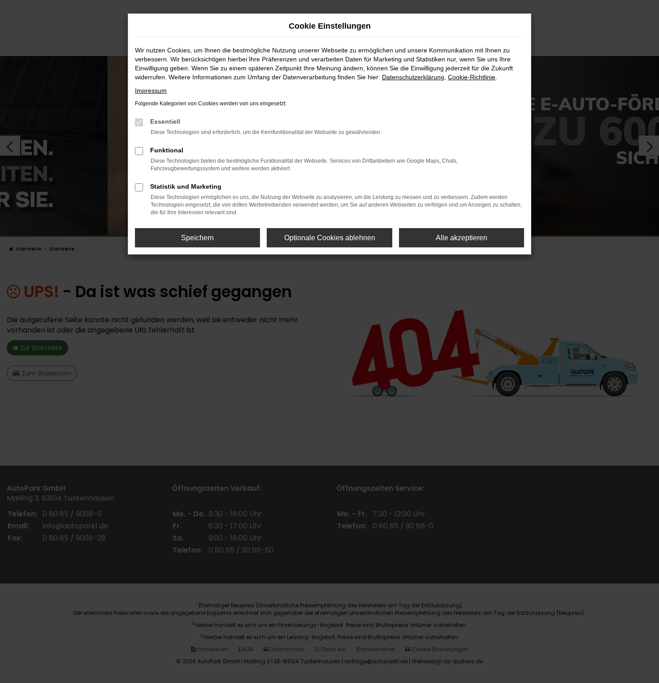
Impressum (151, 90)
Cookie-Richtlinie (471, 77)
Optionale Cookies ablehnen (329, 238)
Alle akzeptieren (461, 238)
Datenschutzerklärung (413, 77)
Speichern (197, 238)
